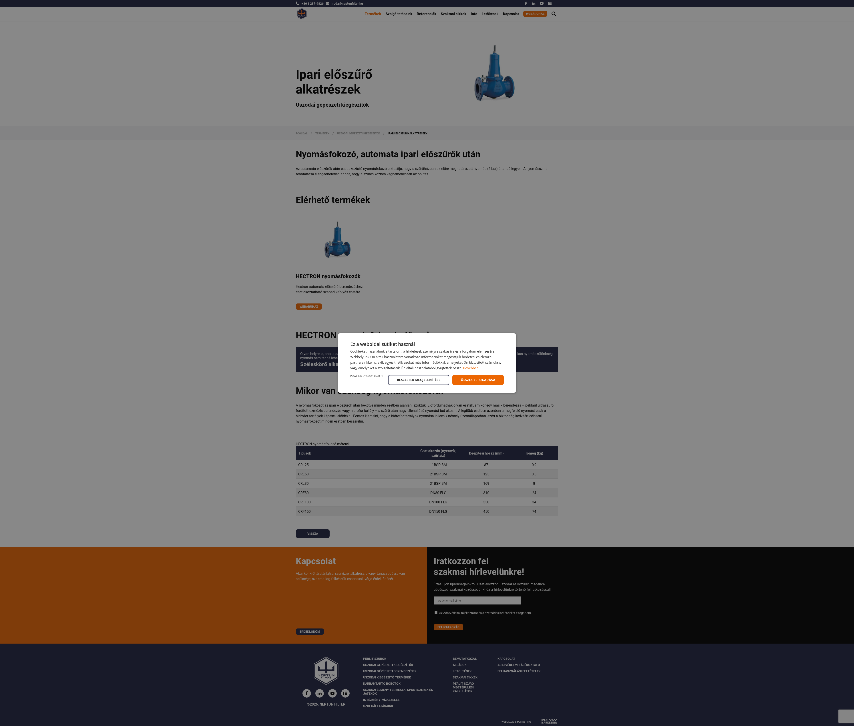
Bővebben (471, 368)
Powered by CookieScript (366, 375)
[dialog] (427, 363)
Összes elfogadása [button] (478, 380)
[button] (419, 380)
